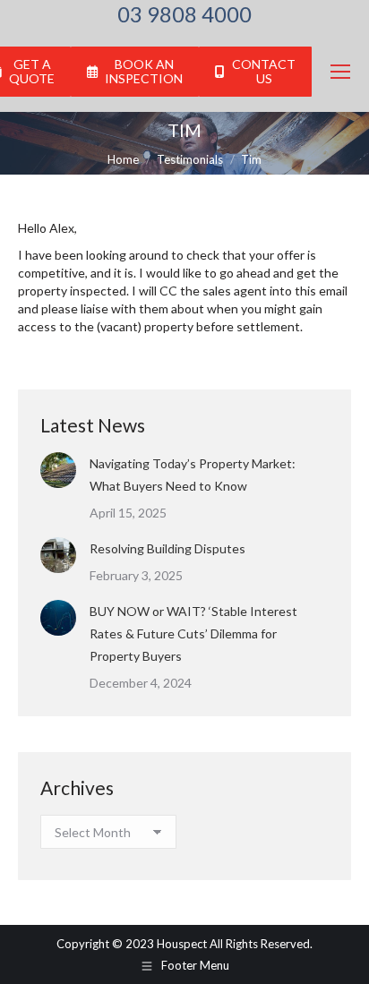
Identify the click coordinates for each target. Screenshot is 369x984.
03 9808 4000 (184, 14)
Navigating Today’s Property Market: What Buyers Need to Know (193, 474)
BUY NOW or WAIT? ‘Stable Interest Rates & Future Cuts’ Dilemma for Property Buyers (193, 633)
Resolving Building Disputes (167, 548)
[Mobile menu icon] (340, 71)
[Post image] (58, 470)
